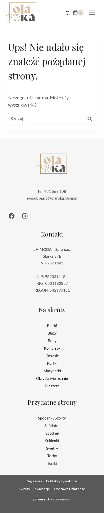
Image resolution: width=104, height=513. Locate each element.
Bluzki (52, 325)
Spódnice (52, 425)
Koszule (52, 355)
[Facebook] (11, 216)
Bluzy (52, 333)
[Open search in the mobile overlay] (67, 13)
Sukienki (52, 440)
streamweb (62, 499)
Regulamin (33, 481)
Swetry (52, 448)
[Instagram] (25, 216)
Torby (52, 455)
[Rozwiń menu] (92, 13)
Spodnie (52, 433)
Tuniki (52, 463)
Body (52, 340)
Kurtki (52, 363)
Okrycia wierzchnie (52, 378)
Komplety (52, 348)
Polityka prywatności (62, 481)
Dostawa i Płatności (70, 489)
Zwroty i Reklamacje (34, 489)
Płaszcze (52, 386)
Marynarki (52, 370)
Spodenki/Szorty (52, 418)
